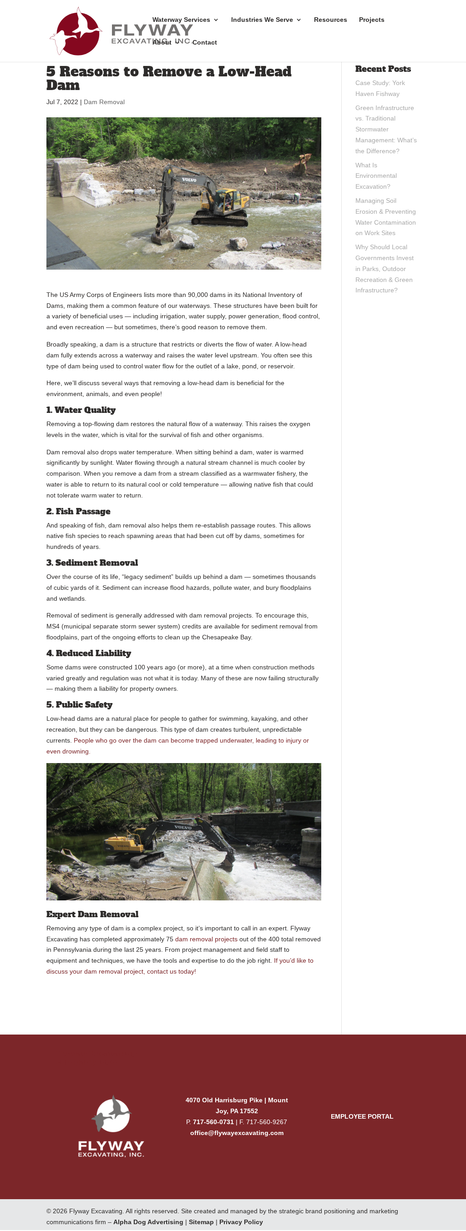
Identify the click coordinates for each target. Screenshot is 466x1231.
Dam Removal (104, 102)
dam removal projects (206, 939)
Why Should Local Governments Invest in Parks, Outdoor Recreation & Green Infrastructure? (384, 268)
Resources (330, 19)
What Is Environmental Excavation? (376, 176)
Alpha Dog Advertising (148, 1222)
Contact (204, 42)
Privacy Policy (241, 1222)
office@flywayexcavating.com (237, 1132)
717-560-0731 (213, 1121)
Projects (372, 19)
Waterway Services (181, 19)
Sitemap (201, 1222)
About (162, 42)
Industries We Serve (262, 19)
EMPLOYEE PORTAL (362, 1116)
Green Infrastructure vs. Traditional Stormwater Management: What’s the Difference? (386, 129)
